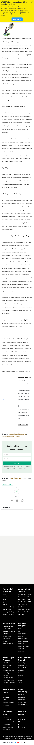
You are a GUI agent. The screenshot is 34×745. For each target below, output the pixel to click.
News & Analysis (23, 668)
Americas (21, 670)
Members (21, 614)
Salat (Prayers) (7, 636)
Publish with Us (22, 704)
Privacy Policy (22, 702)
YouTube (22, 722)
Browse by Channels (9, 682)
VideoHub (21, 649)
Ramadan (5, 641)
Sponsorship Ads (8, 727)
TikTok (22, 724)
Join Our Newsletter (24, 607)
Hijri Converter (7, 609)
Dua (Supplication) (8, 612)
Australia (20, 675)
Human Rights (22, 663)
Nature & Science (14, 436)
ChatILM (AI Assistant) (24, 594)
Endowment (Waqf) (8, 722)
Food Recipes (22, 633)
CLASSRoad (6, 705)
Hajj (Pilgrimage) (8, 643)
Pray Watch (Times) (8, 607)
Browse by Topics (8, 677)
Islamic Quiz (21, 643)
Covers (20, 631)
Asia (19, 678)
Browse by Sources (8, 680)
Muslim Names (22, 638)
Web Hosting (6, 729)
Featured (5, 436)
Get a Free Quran (23, 604)
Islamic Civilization (21, 342)
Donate (5, 714)
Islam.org (5, 695)
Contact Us (21, 697)
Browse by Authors (8, 670)
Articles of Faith (7, 629)
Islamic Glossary (23, 641)
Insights (20, 636)
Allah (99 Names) (8, 626)
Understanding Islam (9, 614)
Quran (4, 599)
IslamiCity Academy (8, 702)
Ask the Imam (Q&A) (24, 599)
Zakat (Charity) (7, 638)
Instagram (23, 719)
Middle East (21, 683)
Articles (11, 434)
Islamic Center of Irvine (24, 339)
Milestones (21, 699)
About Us (21, 694)
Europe (20, 673)
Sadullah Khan (15, 478)
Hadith (5, 604)
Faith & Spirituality (20, 434)
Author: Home (7, 484)
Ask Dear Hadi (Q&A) (24, 597)
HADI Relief (6, 697)
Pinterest (22, 727)
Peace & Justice (22, 665)
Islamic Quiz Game (23, 646)
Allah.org (5, 692)
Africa (20, 680)
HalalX (4, 700)
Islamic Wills (6, 724)
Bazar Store (6, 717)
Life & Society (7, 665)
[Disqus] (17, 557)
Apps (19, 628)
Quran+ (5, 602)
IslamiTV (28, 371)
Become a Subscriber (24, 609)
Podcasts (21, 651)
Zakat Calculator (7, 617)
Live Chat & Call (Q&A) (24, 602)
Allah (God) (6, 597)
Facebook (23, 714)
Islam (4, 594)
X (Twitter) (21, 717)
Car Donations (7, 719)
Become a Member (23, 612)
